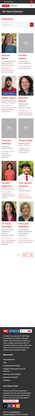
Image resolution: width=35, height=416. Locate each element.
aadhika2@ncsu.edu (8, 151)
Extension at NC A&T (10, 377)
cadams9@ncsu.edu (24, 66)
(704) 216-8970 (23, 238)
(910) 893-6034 (23, 111)
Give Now (6, 380)
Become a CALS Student (11, 374)
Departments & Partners (11, 366)
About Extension (9, 359)
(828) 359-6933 (6, 68)
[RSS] (18, 406)
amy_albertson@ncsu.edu (25, 240)
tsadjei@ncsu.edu (23, 148)
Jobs (5, 363)
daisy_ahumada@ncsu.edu (9, 240)
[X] (5, 406)
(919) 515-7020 (6, 238)
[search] (32, 1)
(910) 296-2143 (6, 106)
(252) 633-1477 (23, 194)
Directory (7, 19)
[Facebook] (9, 406)
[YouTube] (14, 406)
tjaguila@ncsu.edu (24, 196)
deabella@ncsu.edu (8, 70)
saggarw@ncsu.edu (8, 194)
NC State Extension (12, 11)
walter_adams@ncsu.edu (9, 108)
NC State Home (9, 2)
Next (25, 255)
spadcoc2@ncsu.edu (25, 113)
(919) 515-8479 (6, 192)
